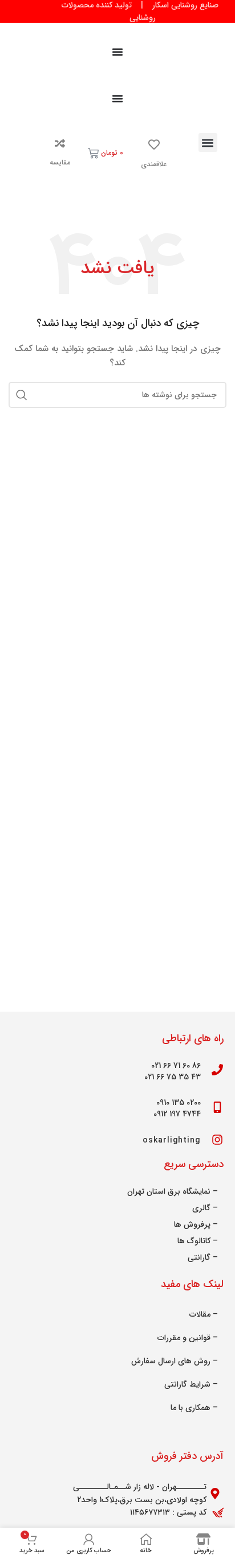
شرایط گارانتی (187, 1384)
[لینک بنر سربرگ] (117, 11)
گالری (201, 1208)
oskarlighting (172, 1140)
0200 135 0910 (178, 1102)
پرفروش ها (192, 1224)
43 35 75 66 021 (172, 1077)
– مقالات (203, 1314)
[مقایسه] (60, 143)
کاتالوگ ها (193, 1241)
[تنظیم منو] (117, 52)
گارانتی (199, 1257)
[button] (207, 142)
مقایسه (60, 162)
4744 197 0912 (177, 1114)
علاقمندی (154, 164)
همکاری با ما (190, 1407)
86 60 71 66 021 (176, 1065)
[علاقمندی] (154, 144)
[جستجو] (22, 395)
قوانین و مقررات (183, 1337)
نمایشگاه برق (189, 1191)
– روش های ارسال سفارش (174, 1361)
